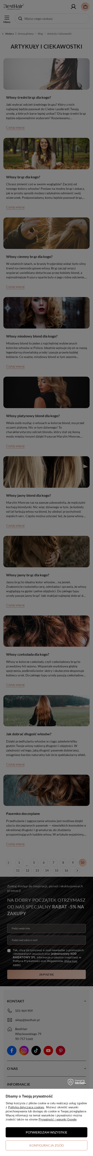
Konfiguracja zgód (46, 1145)
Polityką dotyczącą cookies (26, 1107)
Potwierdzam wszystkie (46, 1132)
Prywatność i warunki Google (58, 1119)
